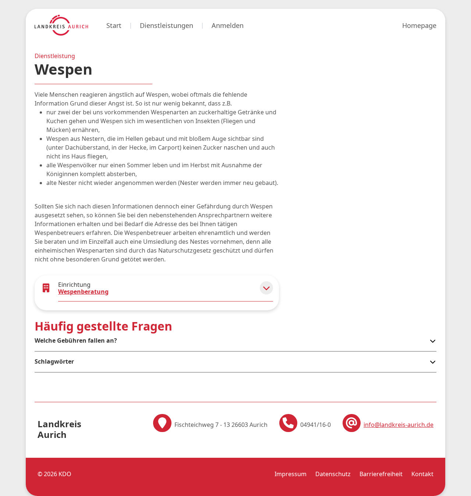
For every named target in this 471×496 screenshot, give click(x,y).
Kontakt (422, 474)
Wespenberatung (83, 292)
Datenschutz (333, 474)
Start (113, 25)
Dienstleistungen (166, 25)
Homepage (419, 25)
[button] (266, 288)
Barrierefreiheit (381, 474)
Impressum (291, 474)
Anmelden (228, 25)
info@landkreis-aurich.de (398, 425)
